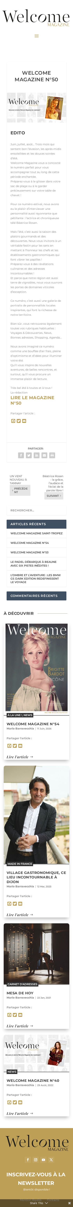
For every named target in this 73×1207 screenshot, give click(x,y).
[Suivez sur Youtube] (43, 1160)
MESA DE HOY (20, 993)
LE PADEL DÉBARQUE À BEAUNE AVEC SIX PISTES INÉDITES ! (33, 563)
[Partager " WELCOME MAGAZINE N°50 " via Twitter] (29, 455)
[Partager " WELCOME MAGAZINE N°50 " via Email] (44, 455)
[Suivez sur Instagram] (36, 1160)
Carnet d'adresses (22, 984)
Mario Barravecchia (20, 728)
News (28, 715)
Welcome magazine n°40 (33, 1080)
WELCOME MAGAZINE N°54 (30, 543)
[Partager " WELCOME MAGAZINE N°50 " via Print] (52, 455)
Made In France (20, 864)
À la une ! (15, 715)
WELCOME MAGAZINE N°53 (29, 552)
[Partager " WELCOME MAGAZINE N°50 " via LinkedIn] (36, 455)
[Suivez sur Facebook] (28, 1160)
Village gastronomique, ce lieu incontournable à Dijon (36, 877)
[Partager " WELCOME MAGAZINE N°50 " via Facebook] (21, 455)
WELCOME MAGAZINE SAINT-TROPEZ (36, 533)
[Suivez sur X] (51, 1160)
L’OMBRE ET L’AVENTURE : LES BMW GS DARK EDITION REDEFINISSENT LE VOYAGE (36, 578)
